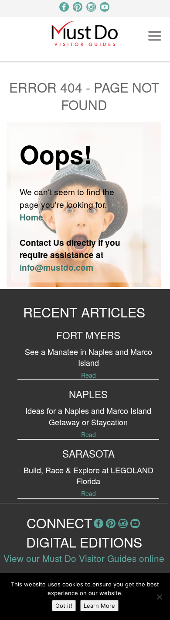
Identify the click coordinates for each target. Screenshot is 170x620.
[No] (159, 596)
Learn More (99, 605)
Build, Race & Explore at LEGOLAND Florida (88, 475)
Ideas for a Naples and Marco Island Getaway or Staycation (88, 416)
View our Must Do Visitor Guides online (83, 558)
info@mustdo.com (56, 267)
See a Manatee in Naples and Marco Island (88, 357)
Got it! (63, 605)
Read (88, 375)
